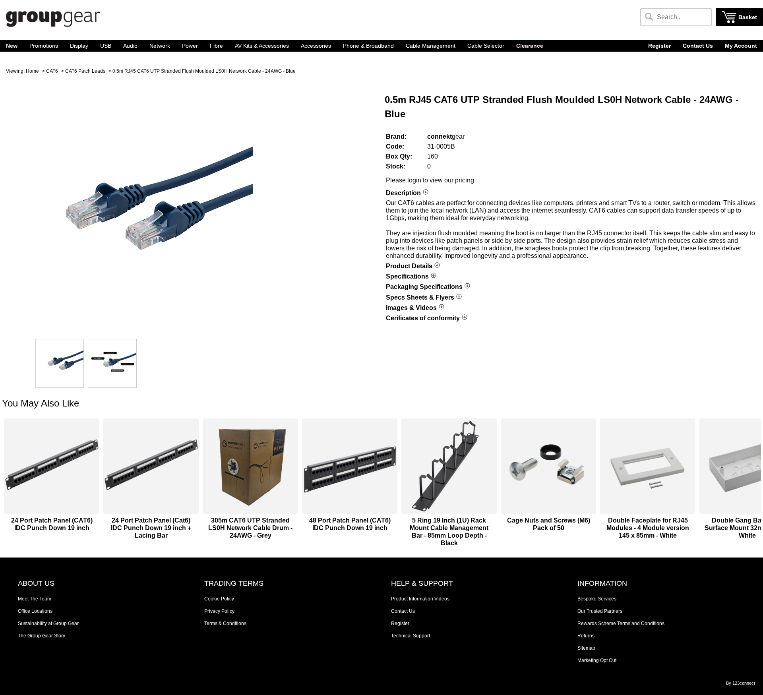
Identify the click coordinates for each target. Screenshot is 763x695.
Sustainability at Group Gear (48, 623)
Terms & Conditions (225, 623)
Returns (586, 636)
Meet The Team (34, 599)
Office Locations (35, 611)
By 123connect (740, 683)
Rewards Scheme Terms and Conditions (620, 623)
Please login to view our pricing (430, 180)
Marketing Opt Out (596, 660)
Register (659, 46)
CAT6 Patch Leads (85, 71)
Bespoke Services (596, 599)
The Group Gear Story (41, 636)
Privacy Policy (219, 611)
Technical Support (410, 636)
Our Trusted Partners (599, 611)
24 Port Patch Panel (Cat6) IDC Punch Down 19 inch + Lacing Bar (151, 528)
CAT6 (52, 71)
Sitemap (586, 648)
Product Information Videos (420, 599)
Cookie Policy (219, 599)
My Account (741, 46)
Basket (747, 17)
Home (32, 71)
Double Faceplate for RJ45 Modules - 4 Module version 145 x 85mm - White (647, 528)
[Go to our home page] (53, 28)
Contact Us (698, 46)
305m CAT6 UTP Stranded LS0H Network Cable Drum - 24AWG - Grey (250, 528)
